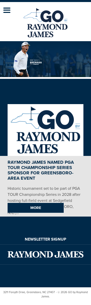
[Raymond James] (45, 254)
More (35, 207)
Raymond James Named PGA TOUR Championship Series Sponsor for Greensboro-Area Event (41, 170)
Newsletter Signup (45, 239)
